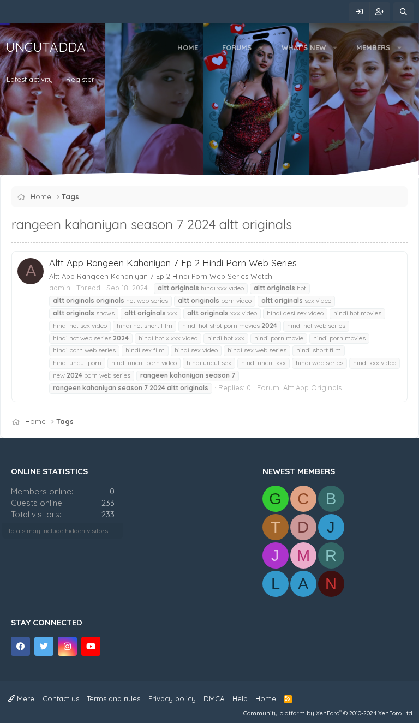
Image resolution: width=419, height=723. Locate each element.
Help (240, 698)
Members (373, 47)
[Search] (403, 11)
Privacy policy (172, 698)
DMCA (213, 698)
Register (80, 79)
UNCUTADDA (45, 47)
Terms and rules (113, 698)
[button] (260, 47)
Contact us (61, 698)
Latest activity (30, 79)
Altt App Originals (312, 387)
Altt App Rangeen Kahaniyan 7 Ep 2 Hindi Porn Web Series (173, 262)
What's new (304, 47)
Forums (237, 47)
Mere (24, 698)
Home (187, 47)
